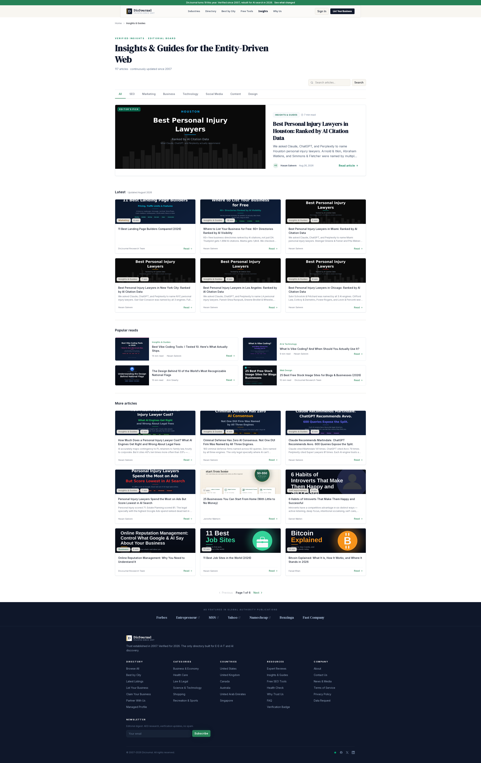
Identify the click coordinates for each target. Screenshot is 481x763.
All (120, 93)
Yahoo (232, 617)
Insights (263, 11)
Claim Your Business (138, 694)
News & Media (323, 681)
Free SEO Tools (277, 681)
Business (169, 93)
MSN (212, 617)
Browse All (132, 668)
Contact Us (320, 675)
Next (256, 592)
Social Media (214, 93)
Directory (210, 11)
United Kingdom (230, 675)
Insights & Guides (277, 675)
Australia (225, 687)
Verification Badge (278, 706)
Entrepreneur (186, 617)
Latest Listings (134, 681)
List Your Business (342, 11)
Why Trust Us (275, 694)
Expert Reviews (276, 668)
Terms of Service (324, 687)
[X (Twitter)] (347, 752)
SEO (132, 93)
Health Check (275, 687)
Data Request (322, 700)
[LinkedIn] (353, 752)
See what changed (284, 2)
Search (359, 82)
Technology (190, 93)
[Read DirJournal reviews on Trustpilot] (335, 752)
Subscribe (201, 733)
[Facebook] (341, 752)
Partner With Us (135, 700)
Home (118, 23)
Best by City (228, 11)
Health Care (180, 675)
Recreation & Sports (185, 700)
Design (253, 93)
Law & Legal (180, 681)
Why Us (277, 11)
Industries (194, 11)
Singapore (226, 700)
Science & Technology (187, 687)
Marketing (149, 93)
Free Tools (247, 11)
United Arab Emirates (233, 694)
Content (235, 93)
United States (228, 668)
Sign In (321, 11)
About (317, 668)
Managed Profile (136, 706)
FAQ (269, 700)
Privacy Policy (322, 694)
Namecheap (259, 617)
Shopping (179, 694)
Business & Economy (186, 668)
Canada (225, 681)
